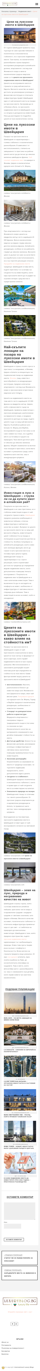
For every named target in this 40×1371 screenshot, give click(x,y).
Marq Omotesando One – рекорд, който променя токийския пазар (18, 1116)
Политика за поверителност (13, 1348)
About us (5, 1342)
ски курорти (12, 957)
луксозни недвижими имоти (15, 939)
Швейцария (30, 515)
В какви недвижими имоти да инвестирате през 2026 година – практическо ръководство (17, 1180)
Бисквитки (6, 1351)
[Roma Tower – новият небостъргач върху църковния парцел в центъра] (20, 1132)
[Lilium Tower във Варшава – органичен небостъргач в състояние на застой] (20, 1067)
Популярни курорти (26, 697)
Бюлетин (5, 1354)
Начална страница (9, 11)
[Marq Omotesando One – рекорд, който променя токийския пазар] (20, 1100)
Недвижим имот (24, 11)
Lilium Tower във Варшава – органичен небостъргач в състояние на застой (19, 1083)
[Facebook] (12, 1324)
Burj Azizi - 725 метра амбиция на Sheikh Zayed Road (18, 1019)
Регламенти (6, 1345)
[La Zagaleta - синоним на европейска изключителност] (20, 1035)
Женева (13, 378)
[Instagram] (16, 1324)
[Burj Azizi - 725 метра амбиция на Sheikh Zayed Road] (20, 1003)
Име (5, 1222)
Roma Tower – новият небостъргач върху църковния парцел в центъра (19, 1147)
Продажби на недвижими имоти (17, 264)
